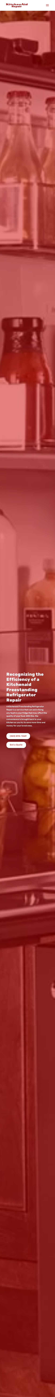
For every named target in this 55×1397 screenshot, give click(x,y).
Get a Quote (16, 745)
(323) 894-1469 (18, 736)
